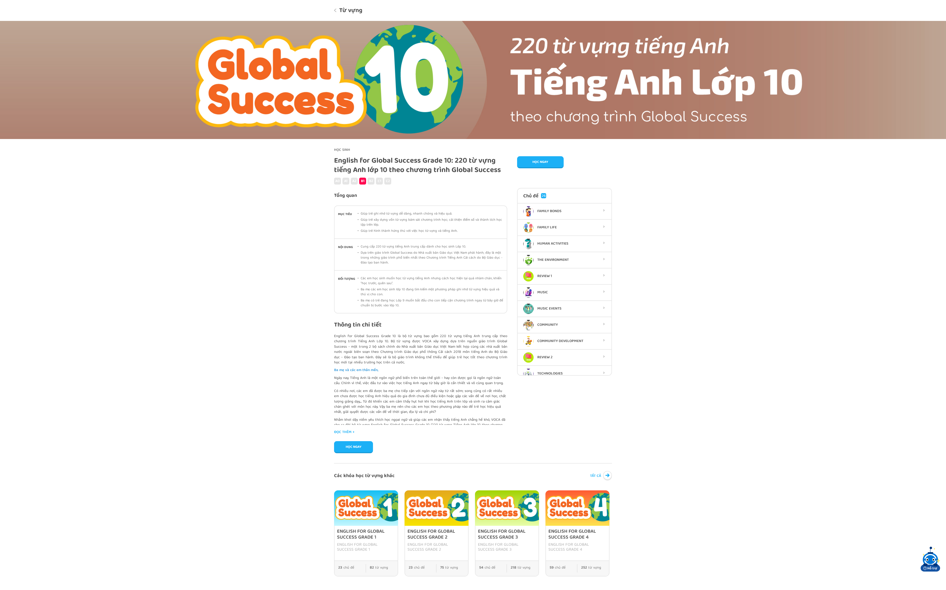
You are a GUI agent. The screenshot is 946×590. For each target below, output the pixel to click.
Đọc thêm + (344, 432)
